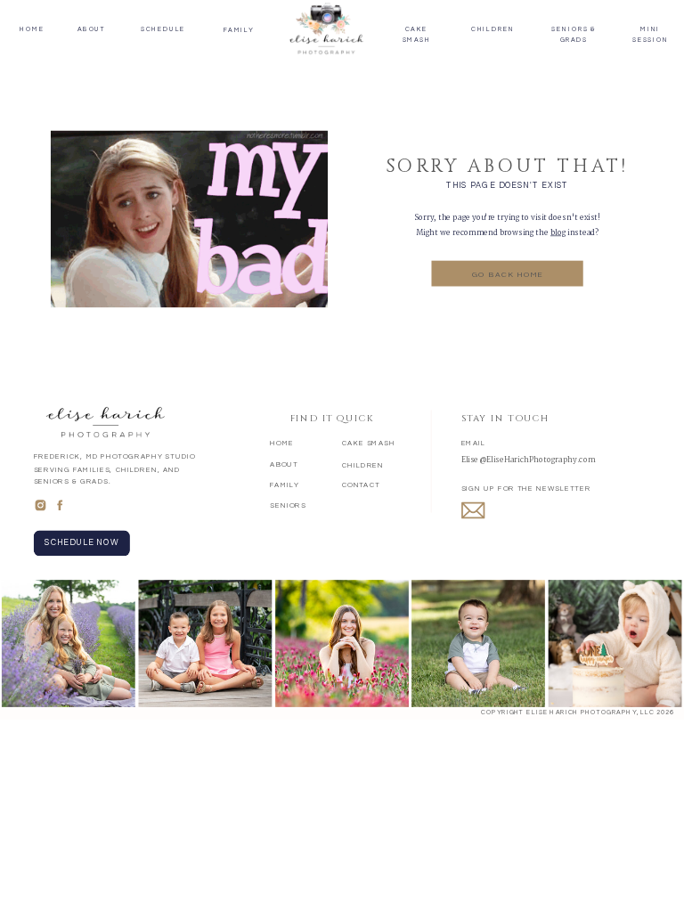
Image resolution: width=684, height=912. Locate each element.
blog (558, 232)
